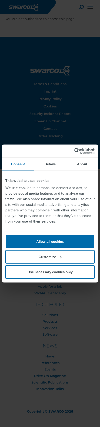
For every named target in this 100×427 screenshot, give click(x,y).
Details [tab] (50, 164)
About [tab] (82, 164)
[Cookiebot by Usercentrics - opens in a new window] (74, 151)
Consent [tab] (18, 164)
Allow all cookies (50, 242)
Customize (47, 257)
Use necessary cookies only (50, 272)
